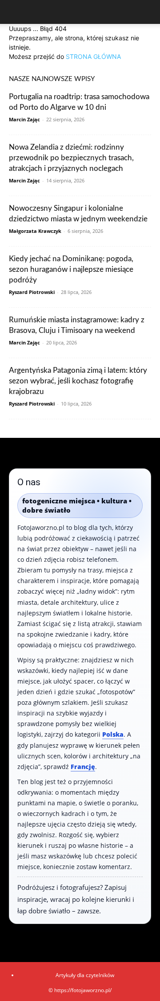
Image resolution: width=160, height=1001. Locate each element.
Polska (113, 734)
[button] (15, 12)
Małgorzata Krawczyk (35, 231)
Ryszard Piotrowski (32, 292)
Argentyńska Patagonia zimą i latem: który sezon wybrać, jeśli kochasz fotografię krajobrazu (78, 381)
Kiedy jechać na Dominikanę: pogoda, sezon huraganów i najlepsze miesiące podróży (71, 269)
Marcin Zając (24, 119)
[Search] (147, 12)
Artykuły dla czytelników (85, 975)
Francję (83, 766)
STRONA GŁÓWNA (93, 56)
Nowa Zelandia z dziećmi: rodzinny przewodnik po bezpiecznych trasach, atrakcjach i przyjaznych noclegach (71, 157)
